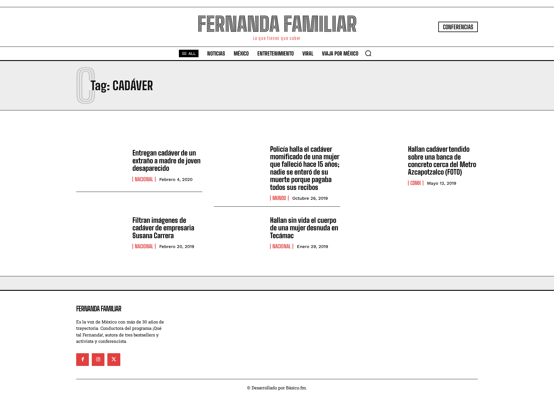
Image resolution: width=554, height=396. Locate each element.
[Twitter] (113, 359)
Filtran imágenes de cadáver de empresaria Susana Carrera (163, 228)
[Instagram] (98, 359)
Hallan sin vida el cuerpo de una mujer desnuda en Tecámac (304, 228)
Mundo (279, 198)
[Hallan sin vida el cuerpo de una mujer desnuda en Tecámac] (239, 232)
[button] (368, 53)
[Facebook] (82, 359)
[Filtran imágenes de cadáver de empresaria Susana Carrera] (101, 232)
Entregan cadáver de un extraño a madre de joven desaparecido (166, 160)
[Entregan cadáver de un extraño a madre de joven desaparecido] (101, 165)
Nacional (144, 179)
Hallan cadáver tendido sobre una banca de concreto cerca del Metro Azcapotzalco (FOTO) (442, 160)
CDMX (415, 183)
